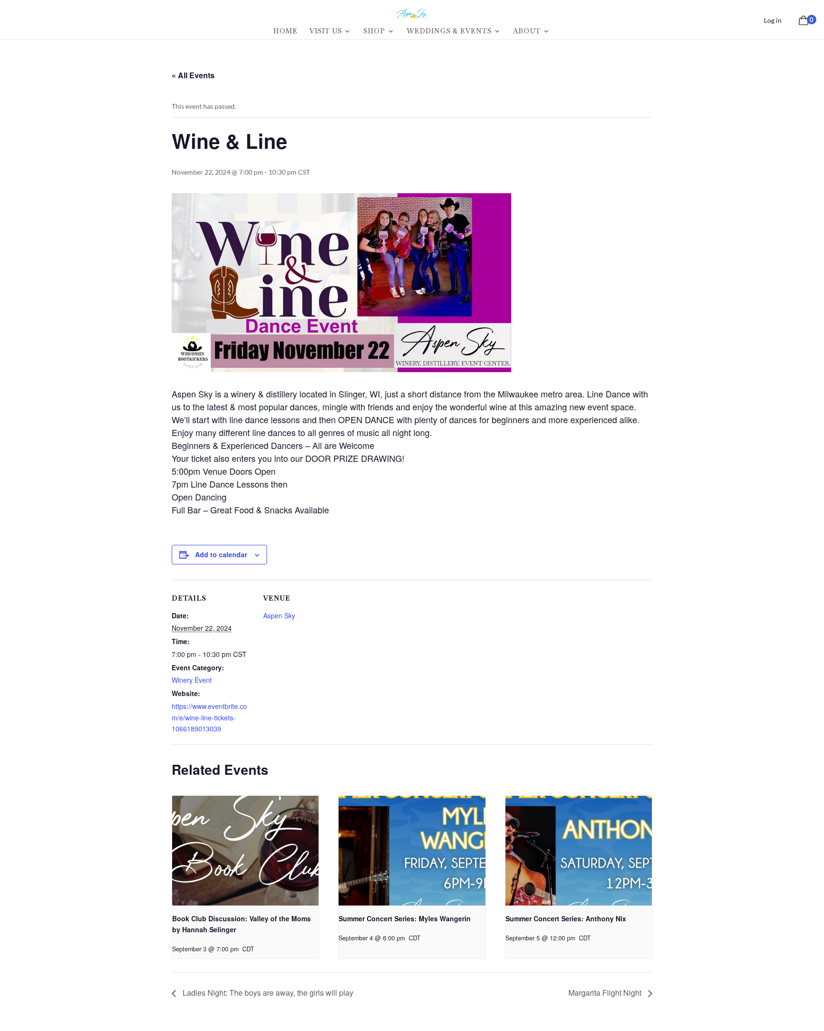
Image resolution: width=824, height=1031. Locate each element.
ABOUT (527, 31)
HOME (285, 31)
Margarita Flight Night (605, 992)
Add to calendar (221, 554)
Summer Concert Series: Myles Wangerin (405, 918)
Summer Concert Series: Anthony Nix (565, 918)
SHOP (374, 31)
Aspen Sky (279, 615)
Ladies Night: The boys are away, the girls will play (267, 992)
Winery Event (192, 680)
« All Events (193, 75)
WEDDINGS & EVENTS (449, 31)
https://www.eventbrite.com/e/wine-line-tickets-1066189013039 (209, 717)
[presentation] (245, 851)
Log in (773, 20)
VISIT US (325, 31)
